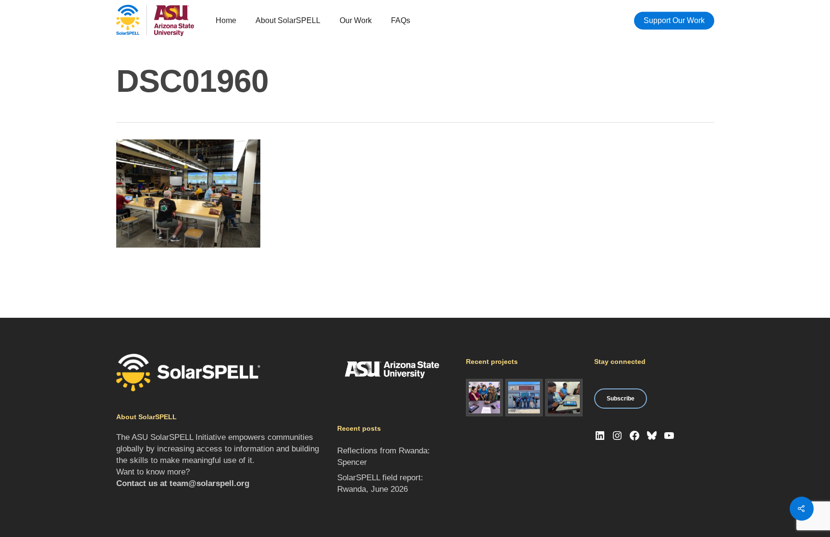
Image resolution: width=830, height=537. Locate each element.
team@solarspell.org (209, 483)
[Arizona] (484, 397)
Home (226, 20)
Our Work (356, 20)
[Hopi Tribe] (524, 397)
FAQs (400, 20)
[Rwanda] (564, 397)
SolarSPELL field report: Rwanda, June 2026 (380, 483)
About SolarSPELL (288, 20)
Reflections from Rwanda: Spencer (383, 456)
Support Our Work (674, 20)
